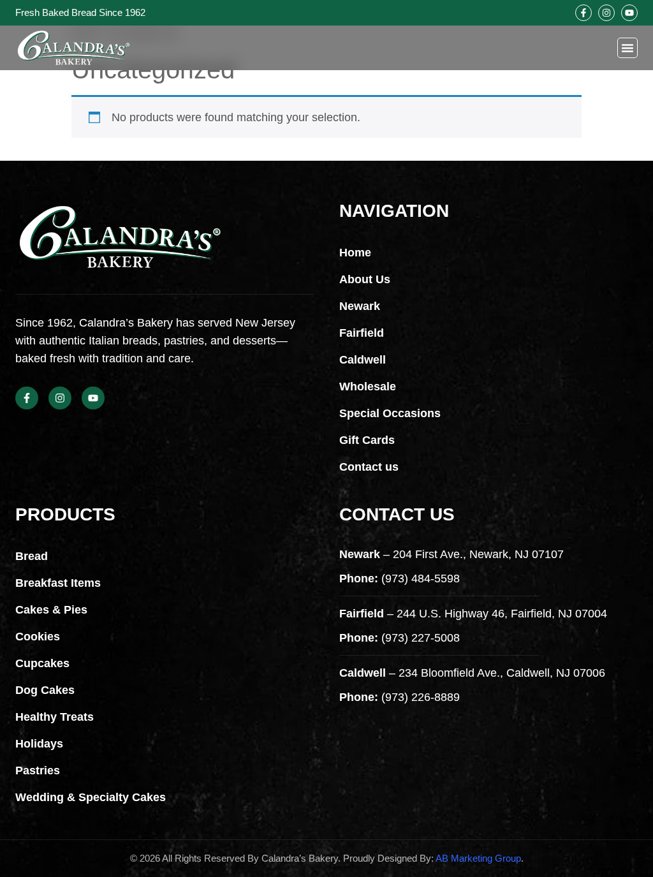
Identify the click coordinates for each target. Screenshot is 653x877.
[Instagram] (606, 12)
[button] (627, 48)
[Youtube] (629, 12)
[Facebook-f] (583, 12)
